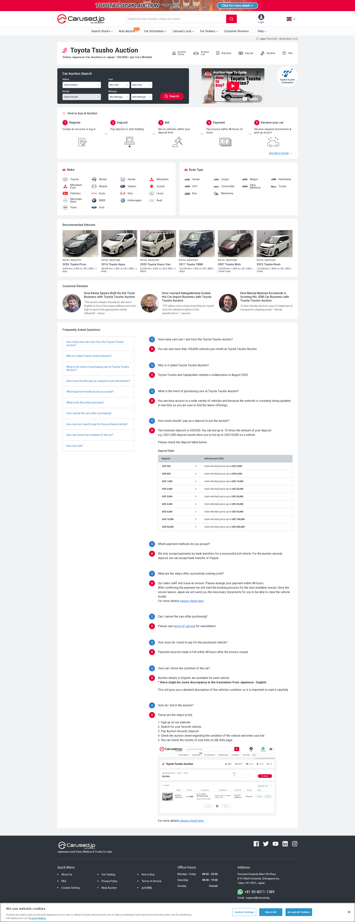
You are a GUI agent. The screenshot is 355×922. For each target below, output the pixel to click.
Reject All (270, 912)
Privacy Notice (37, 918)
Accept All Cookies (299, 912)
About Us (66, 874)
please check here (192, 601)
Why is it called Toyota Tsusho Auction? (89, 355)
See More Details (279, 153)
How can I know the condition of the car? (89, 434)
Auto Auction (129, 30)
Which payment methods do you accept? (90, 391)
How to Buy (148, 874)
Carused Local (182, 31)
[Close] (349, 912)
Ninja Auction (109, 887)
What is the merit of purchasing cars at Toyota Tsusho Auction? (97, 368)
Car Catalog (108, 874)
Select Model (71, 96)
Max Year (137, 84)
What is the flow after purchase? (85, 402)
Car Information (154, 31)
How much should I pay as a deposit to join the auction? (98, 380)
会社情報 (146, 887)
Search (174, 96)
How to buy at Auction (82, 113)
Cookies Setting (70, 887)
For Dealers (207, 31)
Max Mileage (139, 96)
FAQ (63, 881)
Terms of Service (151, 881)
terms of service (184, 626)
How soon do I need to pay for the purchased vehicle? (97, 424)
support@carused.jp (258, 897)
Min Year (114, 84)
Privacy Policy (109, 881)
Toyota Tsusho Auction (104, 50)
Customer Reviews (236, 31)
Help (261, 31)
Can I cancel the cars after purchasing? (88, 413)
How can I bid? (74, 445)
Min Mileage (116, 96)
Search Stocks (100, 31)
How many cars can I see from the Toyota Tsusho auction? (95, 343)
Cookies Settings (244, 912)
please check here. (192, 820)
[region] (177, 912)
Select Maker (71, 84)
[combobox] (176, 19)
